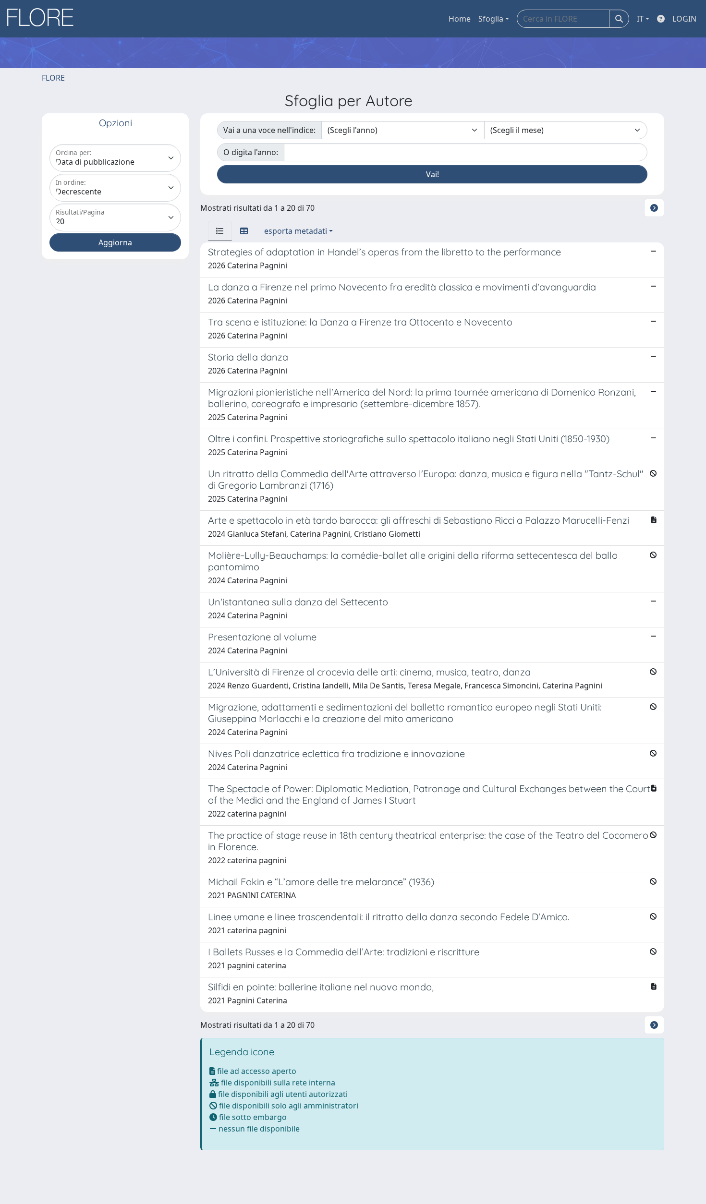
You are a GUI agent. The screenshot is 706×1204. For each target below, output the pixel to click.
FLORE (53, 77)
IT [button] (640, 18)
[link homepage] (44, 19)
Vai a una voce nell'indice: (269, 130)
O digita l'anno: (250, 152)
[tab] (220, 231)
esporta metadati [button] (295, 231)
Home (460, 18)
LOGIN (684, 18)
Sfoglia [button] (490, 18)
